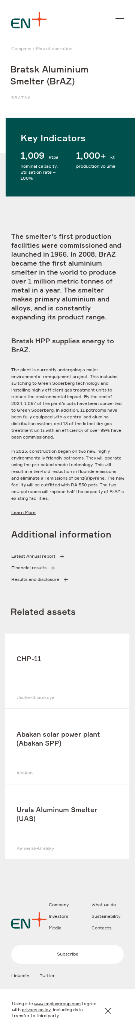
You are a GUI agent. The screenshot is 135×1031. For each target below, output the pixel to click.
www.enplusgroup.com (57, 1004)
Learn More (23, 513)
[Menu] (119, 16)
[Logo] (28, 20)
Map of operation (54, 49)
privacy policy (36, 1010)
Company (21, 49)
